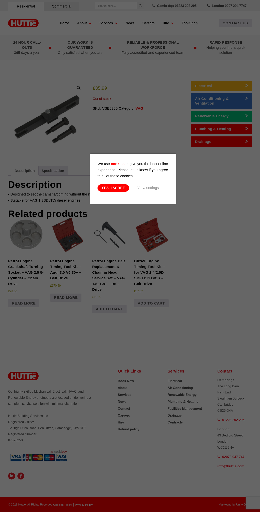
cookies (118, 164)
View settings (148, 188)
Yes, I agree (113, 188)
